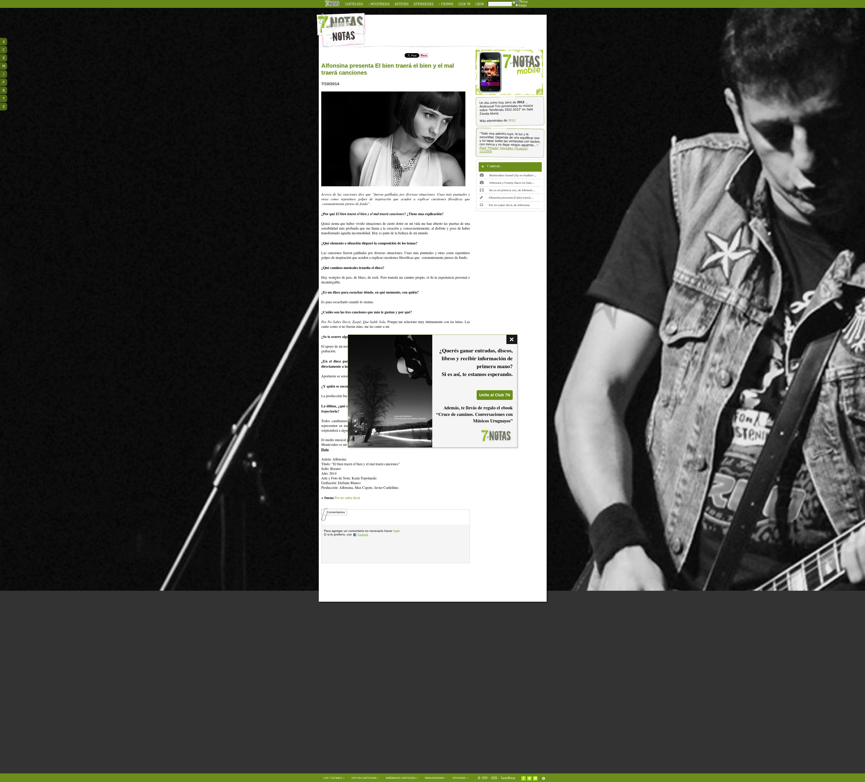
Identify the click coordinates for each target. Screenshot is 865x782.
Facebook (363, 534)
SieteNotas (508, 778)
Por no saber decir (347, 497)
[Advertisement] (462, 27)
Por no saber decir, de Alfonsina (509, 205)
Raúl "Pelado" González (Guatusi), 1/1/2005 (504, 149)
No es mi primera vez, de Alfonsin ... (512, 190)
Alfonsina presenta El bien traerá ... (511, 197)
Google (523, 5)
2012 (511, 120)
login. (397, 531)
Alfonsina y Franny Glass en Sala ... (511, 183)
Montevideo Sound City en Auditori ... (512, 175)
